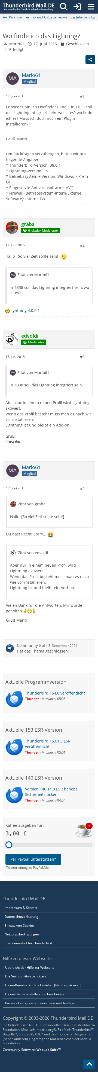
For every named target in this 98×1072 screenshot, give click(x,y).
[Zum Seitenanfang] (89, 1064)
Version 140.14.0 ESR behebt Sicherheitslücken (51, 791)
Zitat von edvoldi (33, 552)
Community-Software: (32, 1049)
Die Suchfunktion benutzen (25, 976)
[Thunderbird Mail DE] (29, 6)
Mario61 (16, 43)
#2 (82, 245)
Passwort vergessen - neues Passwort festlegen (41, 1003)
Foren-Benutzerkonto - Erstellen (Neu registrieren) (43, 985)
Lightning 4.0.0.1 (25, 310)
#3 (82, 356)
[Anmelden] (77, 7)
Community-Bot (31, 645)
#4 (82, 488)
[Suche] (63, 6)
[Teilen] (90, 59)
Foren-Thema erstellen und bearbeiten (34, 994)
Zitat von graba (31, 503)
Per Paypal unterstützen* (33, 859)
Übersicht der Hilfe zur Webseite (29, 967)
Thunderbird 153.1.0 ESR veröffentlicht (48, 743)
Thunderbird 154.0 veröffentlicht (55, 693)
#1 (82, 96)
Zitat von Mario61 (33, 274)
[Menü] (90, 6)
